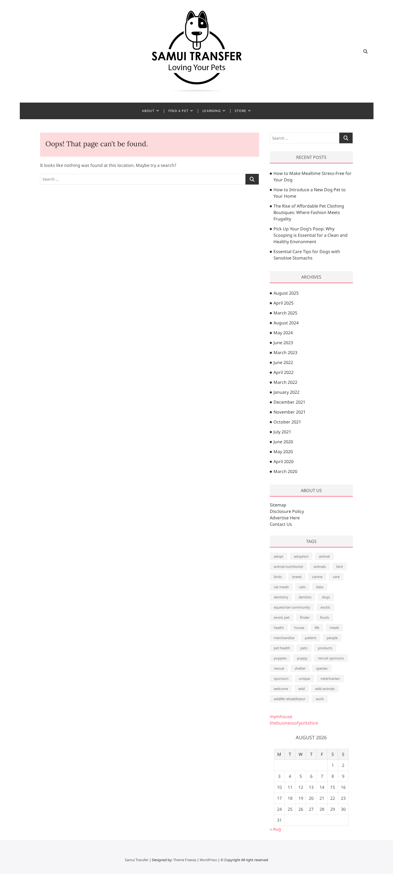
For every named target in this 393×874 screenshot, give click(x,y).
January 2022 (286, 392)
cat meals (281, 586)
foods (324, 617)
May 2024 (283, 333)
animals (320, 566)
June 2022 (283, 362)
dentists (305, 597)
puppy (302, 658)
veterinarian (330, 678)
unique (304, 678)
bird (339, 566)
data (319, 586)
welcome (281, 688)
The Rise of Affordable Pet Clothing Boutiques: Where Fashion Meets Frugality (308, 212)
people (332, 637)
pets (303, 648)
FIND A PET (178, 110)
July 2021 (282, 432)
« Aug (275, 829)
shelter (300, 668)
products (325, 648)
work (320, 698)
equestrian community (292, 607)
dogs (326, 597)
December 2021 (289, 402)
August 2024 (286, 323)
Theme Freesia (184, 859)
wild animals (325, 688)
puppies (280, 658)
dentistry (281, 597)
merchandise (284, 637)
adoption (301, 556)
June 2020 (283, 442)
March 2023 (285, 352)
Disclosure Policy (287, 511)
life (317, 627)
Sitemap (278, 505)
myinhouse (281, 716)
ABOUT (148, 110)
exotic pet (282, 617)
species (322, 668)
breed (297, 576)
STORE (240, 110)
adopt (278, 556)
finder (305, 617)
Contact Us (281, 524)
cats (302, 586)
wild (301, 688)
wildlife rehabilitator (289, 698)
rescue (279, 668)
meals (334, 627)
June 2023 (283, 343)
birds (278, 576)
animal (324, 556)
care (336, 576)
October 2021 (287, 422)
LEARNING (211, 110)
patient (310, 637)
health (279, 627)
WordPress (208, 859)
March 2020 (285, 471)
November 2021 (289, 412)
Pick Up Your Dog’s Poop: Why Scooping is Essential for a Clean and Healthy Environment (310, 235)
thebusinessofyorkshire (294, 723)
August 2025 (286, 293)
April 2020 (283, 461)
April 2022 (283, 372)
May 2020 (283, 452)
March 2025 (285, 313)
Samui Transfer (136, 859)
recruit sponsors (331, 658)
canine (317, 576)
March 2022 (285, 382)
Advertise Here (285, 518)
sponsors (281, 678)
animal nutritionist (288, 566)
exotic (325, 607)
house (299, 627)
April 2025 (283, 303)
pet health (282, 648)
